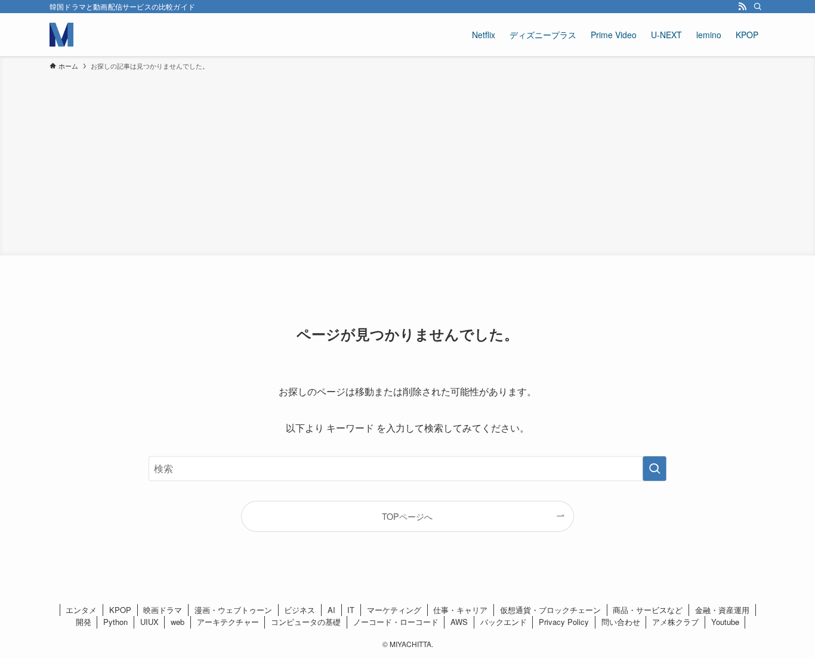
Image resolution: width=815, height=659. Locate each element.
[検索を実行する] (654, 468)
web (177, 621)
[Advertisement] (407, 161)
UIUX (149, 621)
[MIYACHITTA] (61, 35)
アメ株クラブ (675, 621)
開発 (83, 621)
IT (350, 609)
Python (115, 621)
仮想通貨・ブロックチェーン (550, 609)
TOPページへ (407, 516)
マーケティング (394, 609)
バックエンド (503, 621)
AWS (459, 621)
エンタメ (81, 609)
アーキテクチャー (228, 621)
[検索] (757, 6)
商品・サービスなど (648, 609)
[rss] (742, 6)
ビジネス (299, 609)
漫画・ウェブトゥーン (233, 609)
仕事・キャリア (460, 609)
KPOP (120, 609)
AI (331, 609)
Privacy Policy (564, 621)
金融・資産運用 (722, 609)
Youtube (725, 621)
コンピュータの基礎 (306, 621)
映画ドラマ (162, 609)
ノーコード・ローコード (396, 621)
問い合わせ (620, 621)
